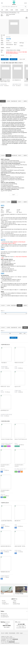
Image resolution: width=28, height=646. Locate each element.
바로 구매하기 (4, 59)
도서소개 (2, 101)
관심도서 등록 (22, 59)
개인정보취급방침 (12, 633)
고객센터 (17, 633)
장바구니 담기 (13, 59)
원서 (1, 35)
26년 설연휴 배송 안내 (5, 616)
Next (27, 79)
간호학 (7, 9)
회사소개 (2, 633)
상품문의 (25, 101)
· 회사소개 (3, 600)
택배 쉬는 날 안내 (4, 613)
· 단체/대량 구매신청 (16, 603)
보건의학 (22, 9)
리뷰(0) (19, 101)
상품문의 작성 (13, 337)
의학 (2, 9)
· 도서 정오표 (3, 602)
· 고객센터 (14, 600)
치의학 (12, 9)
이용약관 (6, 633)
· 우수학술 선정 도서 (5, 603)
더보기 (13, 194)
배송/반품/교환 (14, 101)
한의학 (16, 9)
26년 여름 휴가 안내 (4, 615)
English (21, 633)
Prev (0, 79)
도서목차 (8, 101)
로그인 (25, 3)
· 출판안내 (14, 602)
